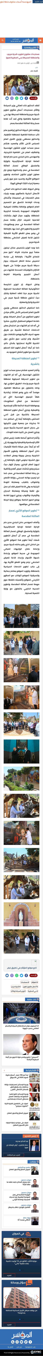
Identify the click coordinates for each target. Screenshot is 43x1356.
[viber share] (12, 98)
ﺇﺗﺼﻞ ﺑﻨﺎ (10, 1346)
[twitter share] (21, 98)
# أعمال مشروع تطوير (30, 986)
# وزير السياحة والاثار (18, 991)
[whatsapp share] (16, 98)
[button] (37, 1248)
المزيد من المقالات (13, 1155)
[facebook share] (26, 98)
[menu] (40, 40)
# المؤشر (35, 982)
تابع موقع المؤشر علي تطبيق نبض (22, 968)
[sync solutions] (36, 1353)
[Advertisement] (21, 20)
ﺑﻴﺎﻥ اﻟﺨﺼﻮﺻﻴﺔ (30, 1346)
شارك (33, 98)
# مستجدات (25, 982)
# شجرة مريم (15, 986)
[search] (2, 40)
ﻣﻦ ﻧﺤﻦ (19, 1346)
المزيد (9, 1275)
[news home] (21, 1335)
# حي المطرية (33, 991)
